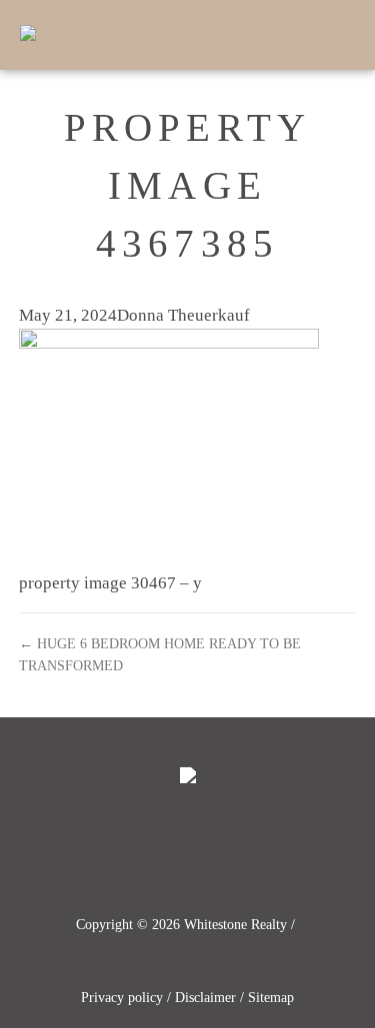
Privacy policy (122, 997)
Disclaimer (205, 997)
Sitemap (271, 997)
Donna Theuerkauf (183, 315)
